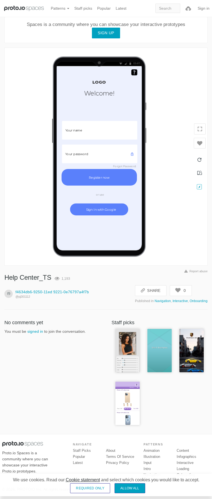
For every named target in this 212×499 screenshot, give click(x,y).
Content (183, 450)
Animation (152, 450)
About (110, 450)
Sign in (204, 8)
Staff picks (83, 8)
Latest (121, 8)
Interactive (180, 301)
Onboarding (199, 301)
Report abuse (198, 271)
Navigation (163, 301)
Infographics (186, 457)
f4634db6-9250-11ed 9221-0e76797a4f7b (52, 292)
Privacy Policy (117, 463)
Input (148, 463)
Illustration (152, 457)
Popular (104, 8)
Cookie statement (83, 479)
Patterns (59, 8)
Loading (183, 469)
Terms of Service (120, 457)
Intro (147, 469)
